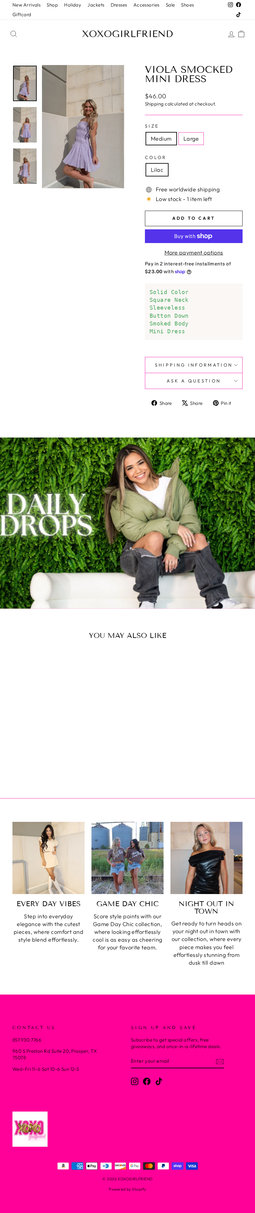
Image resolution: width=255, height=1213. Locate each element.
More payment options (194, 252)
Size (152, 126)
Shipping (154, 104)
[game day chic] (127, 858)
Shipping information (194, 365)
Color (156, 157)
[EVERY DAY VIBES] (48, 858)
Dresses (119, 5)
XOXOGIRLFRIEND (127, 34)
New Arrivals (26, 5)
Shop (52, 5)
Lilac (157, 169)
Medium (161, 138)
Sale (170, 5)
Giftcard (21, 14)
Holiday (72, 5)
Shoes (187, 5)
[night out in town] (206, 858)
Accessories (146, 5)
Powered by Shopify (127, 1189)
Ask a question (194, 381)
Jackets (95, 5)
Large (191, 138)
